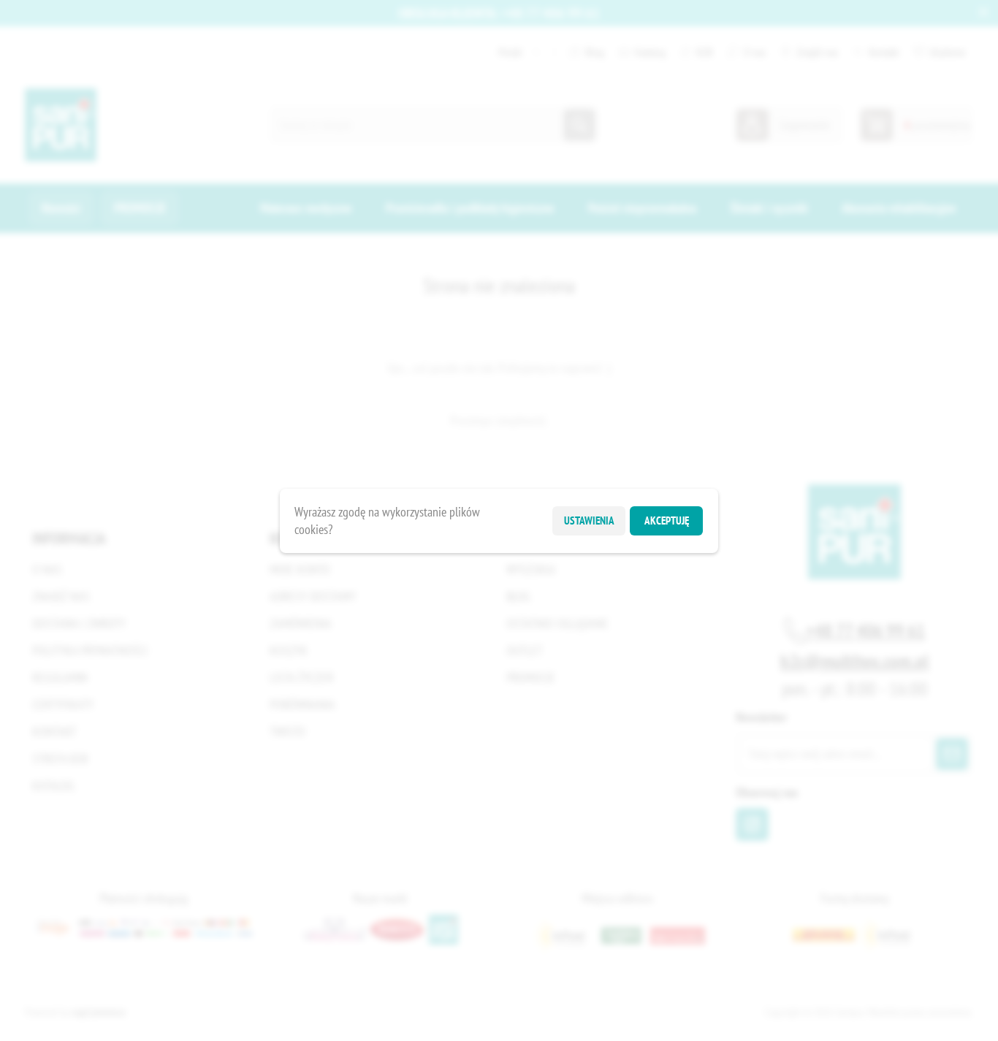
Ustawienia (589, 520)
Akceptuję (666, 520)
